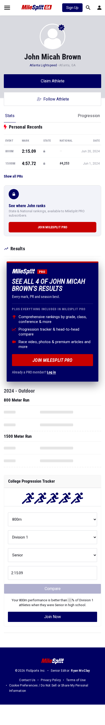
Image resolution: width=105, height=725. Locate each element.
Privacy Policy (51, 680)
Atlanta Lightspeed (43, 65)
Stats (10, 115)
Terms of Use (76, 680)
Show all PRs (13, 176)
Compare (53, 588)
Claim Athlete (52, 81)
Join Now (52, 616)
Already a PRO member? (34, 372)
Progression (89, 115)
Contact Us (27, 680)
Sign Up (72, 8)
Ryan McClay (80, 670)
